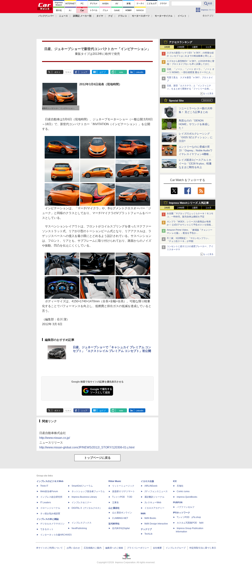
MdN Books (150, 518)
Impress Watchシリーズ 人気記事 (189, 202)
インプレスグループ (176, 548)
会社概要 (157, 548)
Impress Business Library (84, 497)
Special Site (176, 100)
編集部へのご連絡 (114, 548)
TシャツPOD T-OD (122, 497)
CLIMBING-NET (120, 518)
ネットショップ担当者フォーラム (88, 491)
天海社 (180, 486)
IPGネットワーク (181, 512)
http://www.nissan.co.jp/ (54, 437)
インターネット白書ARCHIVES (56, 534)
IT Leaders (45, 502)
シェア (84, 72)
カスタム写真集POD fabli (190, 522)
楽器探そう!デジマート (123, 491)
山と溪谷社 (114, 508)
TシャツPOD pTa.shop (189, 517)
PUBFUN (177, 502)
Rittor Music (114, 481)
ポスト (57, 72)
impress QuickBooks (187, 497)
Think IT (44, 486)
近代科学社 (114, 523)
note (121, 72)
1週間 (195, 47)
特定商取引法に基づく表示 (202, 548)
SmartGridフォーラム (82, 486)
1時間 (167, 47)
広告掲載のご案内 (92, 548)
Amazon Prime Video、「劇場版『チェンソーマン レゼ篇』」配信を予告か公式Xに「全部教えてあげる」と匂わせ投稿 (189, 233)
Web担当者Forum (49, 491)
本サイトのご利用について (49, 548)
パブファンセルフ (185, 507)
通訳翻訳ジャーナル (154, 497)
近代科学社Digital (121, 528)
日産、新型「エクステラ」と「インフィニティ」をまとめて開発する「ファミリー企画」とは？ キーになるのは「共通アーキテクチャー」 (190, 88)
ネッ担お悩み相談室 (50, 513)
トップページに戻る (97, 457)
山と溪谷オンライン (122, 512)
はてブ (103, 72)
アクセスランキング (180, 42)
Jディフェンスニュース (156, 491)
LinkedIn (139, 72)
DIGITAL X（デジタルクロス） (87, 508)
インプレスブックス (82, 522)
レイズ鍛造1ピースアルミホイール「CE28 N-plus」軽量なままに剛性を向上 (195, 163)
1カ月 (208, 47)
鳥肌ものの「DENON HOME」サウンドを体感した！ (194, 124)
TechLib (148, 534)
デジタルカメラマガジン (52, 523)
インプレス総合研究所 (51, 497)
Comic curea (183, 491)
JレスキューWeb (152, 502)
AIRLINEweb (150, 486)
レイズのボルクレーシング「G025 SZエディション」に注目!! (196, 137)
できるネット (46, 529)
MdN (143, 513)
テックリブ (146, 529)
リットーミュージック (123, 486)
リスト (68, 72)
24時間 (180, 47)
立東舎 (115, 502)
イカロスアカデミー (154, 508)
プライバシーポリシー (138, 548)
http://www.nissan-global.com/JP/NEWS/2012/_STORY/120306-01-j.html (86, 447)
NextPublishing (79, 528)
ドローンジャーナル (50, 508)
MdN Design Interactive (156, 523)
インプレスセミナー (82, 502)
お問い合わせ (73, 548)
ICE (175, 481)
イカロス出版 (147, 481)
